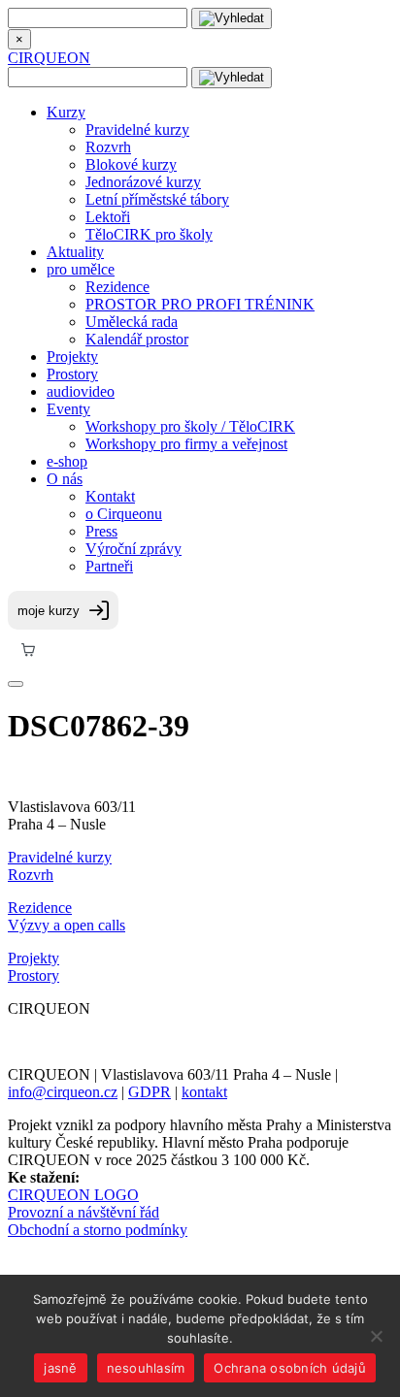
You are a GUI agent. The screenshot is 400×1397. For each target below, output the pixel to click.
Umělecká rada (131, 321)
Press (101, 531)
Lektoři (107, 217)
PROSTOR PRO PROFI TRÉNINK (200, 304)
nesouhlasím (146, 1368)
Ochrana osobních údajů (290, 1368)
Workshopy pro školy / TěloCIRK (190, 426)
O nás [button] (65, 479)
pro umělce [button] (81, 269)
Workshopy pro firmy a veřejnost (186, 444)
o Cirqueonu (123, 513)
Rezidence (117, 286)
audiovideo (81, 391)
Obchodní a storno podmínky (97, 1229)
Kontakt (110, 496)
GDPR (149, 1092)
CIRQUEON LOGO (73, 1194)
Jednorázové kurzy (143, 182)
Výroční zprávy (133, 548)
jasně (60, 1368)
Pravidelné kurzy (137, 129)
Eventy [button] (68, 409)
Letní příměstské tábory (157, 199)
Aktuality (75, 252)
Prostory (72, 374)
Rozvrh (108, 147)
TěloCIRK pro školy (149, 234)
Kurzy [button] (66, 112)
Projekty (72, 356)
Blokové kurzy (131, 164)
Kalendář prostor (136, 339)
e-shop (67, 461)
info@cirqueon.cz (62, 1092)
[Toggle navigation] (15, 684)
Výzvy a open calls (66, 925)
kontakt (204, 1092)
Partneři (109, 566)
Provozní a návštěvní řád (83, 1212)
